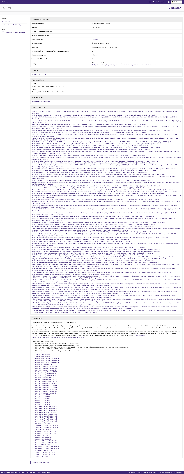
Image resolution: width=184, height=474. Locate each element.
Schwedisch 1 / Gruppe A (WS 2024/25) (47, 446)
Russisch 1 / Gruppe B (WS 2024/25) (46, 443)
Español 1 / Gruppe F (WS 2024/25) (46, 376)
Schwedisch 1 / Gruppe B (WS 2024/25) (47, 448)
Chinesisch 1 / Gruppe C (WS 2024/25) (47, 362)
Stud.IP (139, 472)
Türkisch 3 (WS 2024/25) (42, 456)
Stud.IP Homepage (175, 7)
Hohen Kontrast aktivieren (159, 2)
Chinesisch (95, 39)
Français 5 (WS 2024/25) (42, 402)
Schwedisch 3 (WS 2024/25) (43, 450)
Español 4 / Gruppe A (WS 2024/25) (46, 391)
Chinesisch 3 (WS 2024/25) (43, 364)
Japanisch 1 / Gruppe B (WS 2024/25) (46, 427)
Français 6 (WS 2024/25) (42, 404)
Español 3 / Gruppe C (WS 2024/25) (46, 389)
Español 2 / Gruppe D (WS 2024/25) (46, 383)
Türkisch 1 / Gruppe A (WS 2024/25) (46, 452)
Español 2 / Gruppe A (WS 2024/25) (46, 377)
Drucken (7, 21)
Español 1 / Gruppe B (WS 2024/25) (46, 368)
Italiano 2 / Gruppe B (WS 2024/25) (46, 416)
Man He (44, 74)
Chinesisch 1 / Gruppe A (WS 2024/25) (47, 358)
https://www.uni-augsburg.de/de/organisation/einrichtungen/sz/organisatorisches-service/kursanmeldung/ (125, 65)
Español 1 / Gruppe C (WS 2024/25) (46, 370)
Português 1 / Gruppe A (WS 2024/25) (46, 431)
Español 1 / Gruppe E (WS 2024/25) (46, 374)
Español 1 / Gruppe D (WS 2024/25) (46, 372)
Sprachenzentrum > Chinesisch (41, 101)
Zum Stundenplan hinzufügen (13, 25)
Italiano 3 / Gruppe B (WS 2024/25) (46, 422)
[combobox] (176, 2)
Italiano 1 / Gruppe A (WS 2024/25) (46, 406)
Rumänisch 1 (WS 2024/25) (43, 437)
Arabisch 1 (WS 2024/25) (43, 354)
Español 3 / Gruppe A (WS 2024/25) (46, 385)
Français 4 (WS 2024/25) (42, 400)
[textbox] (176, 2)
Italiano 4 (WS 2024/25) (42, 423)
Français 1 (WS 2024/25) (42, 395)
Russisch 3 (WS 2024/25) (43, 445)
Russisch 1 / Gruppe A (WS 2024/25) (46, 441)
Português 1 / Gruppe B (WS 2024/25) (46, 433)
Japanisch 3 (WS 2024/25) (43, 429)
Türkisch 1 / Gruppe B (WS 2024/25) (46, 454)
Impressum (132, 472)
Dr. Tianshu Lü (36, 74)
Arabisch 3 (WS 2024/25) (43, 356)
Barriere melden (178, 472)
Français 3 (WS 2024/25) (42, 399)
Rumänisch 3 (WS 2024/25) (43, 439)
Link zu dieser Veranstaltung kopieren (15, 32)
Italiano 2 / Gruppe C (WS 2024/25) (46, 418)
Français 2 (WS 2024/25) (42, 397)
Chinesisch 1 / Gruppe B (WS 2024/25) (47, 360)
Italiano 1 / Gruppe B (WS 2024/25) (46, 408)
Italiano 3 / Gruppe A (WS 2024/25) (46, 420)
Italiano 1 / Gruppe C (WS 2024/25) (46, 410)
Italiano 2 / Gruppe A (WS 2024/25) (46, 414)
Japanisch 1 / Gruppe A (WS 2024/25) (46, 425)
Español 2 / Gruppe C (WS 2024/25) (46, 381)
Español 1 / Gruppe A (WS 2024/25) (46, 366)
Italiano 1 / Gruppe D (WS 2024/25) (46, 412)
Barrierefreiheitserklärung (165, 472)
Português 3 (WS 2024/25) (43, 435)
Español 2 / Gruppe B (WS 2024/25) (46, 379)
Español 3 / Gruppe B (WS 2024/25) (46, 387)
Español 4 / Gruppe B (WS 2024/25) (46, 393)
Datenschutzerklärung (149, 472)
